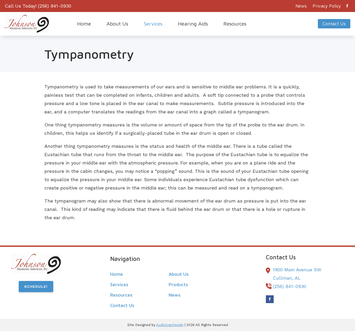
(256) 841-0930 (54, 6)
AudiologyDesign (169, 325)
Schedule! (36, 286)
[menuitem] (301, 6)
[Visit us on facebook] (347, 6)
